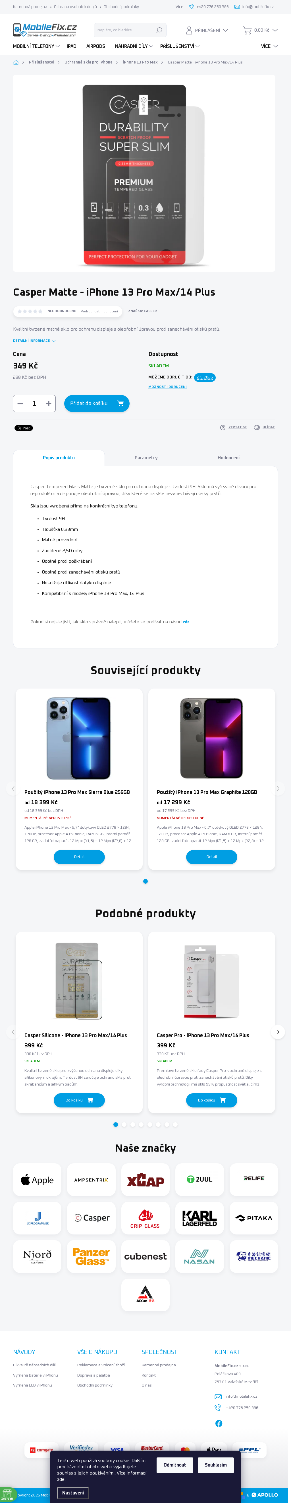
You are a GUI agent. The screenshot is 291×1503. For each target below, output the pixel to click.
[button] (145, 881)
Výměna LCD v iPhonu (32, 1385)
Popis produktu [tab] (59, 458)
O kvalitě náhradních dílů (34, 1365)
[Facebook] (219, 1422)
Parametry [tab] (146, 458)
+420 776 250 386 (242, 1408)
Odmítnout (175, 1465)
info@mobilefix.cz (241, 1396)
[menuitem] (37, 46)
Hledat (159, 30)
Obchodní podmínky (121, 7)
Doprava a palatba (93, 1375)
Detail (79, 857)
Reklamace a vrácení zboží (101, 1365)
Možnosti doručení (167, 387)
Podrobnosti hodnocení (99, 311)
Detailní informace (31, 341)
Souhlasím (216, 1465)
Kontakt (149, 1375)
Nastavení (73, 1493)
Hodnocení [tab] (229, 458)
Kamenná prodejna (30, 7)
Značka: (142, 311)
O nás (147, 1385)
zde (61, 1479)
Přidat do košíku (89, 403)
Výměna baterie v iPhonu (35, 1375)
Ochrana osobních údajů (75, 7)
